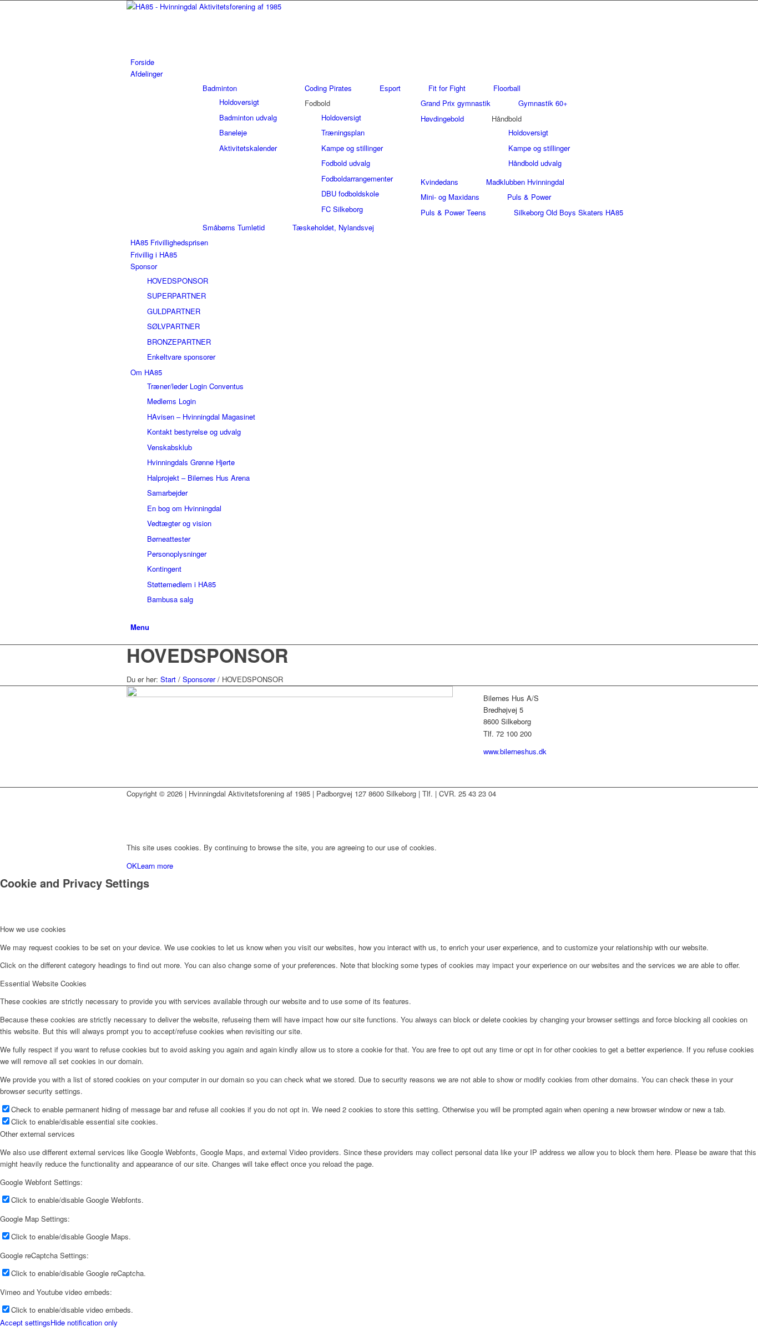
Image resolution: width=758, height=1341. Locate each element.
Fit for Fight (447, 88)
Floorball (507, 88)
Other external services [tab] (37, 1133)
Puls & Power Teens (453, 212)
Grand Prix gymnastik (456, 103)
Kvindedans (439, 182)
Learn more (155, 865)
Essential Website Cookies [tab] (43, 983)
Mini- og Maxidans (450, 196)
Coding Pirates (328, 88)
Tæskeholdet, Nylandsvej (333, 227)
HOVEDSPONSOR (208, 655)
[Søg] (133, 614)
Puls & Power (529, 196)
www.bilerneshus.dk (515, 751)
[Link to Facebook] (133, 805)
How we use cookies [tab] (33, 929)
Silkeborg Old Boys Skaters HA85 (568, 212)
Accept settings (25, 1322)
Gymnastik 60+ (543, 103)
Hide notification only (84, 1322)
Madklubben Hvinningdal (525, 182)
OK (132, 865)
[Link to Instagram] (133, 818)
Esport (390, 88)
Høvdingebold (442, 118)
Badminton (220, 88)
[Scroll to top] (3, 1334)
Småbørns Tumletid (234, 227)
